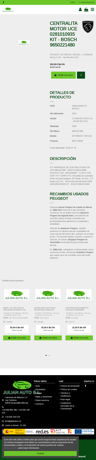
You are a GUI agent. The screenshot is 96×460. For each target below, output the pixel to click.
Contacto (39, 404)
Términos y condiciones (65, 394)
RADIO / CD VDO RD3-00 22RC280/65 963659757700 (14, 309)
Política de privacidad (69, 386)
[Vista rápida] (30, 292)
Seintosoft (81, 457)
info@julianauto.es (13, 421)
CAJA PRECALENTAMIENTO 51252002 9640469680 (77, 309)
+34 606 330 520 (12, 417)
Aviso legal (65, 399)
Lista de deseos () (87, 2)
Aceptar (40, 453)
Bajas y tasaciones (43, 397)
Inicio (37, 386)
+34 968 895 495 (9, 410)
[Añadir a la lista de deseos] (81, 75)
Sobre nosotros (42, 400)
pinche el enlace (11, 448)
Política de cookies (68, 389)
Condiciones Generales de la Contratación (67, 406)
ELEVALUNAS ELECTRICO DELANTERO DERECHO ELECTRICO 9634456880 (45, 310)
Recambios (40, 389)
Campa (38, 393)
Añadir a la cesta (65, 75)
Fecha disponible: (57, 148)
